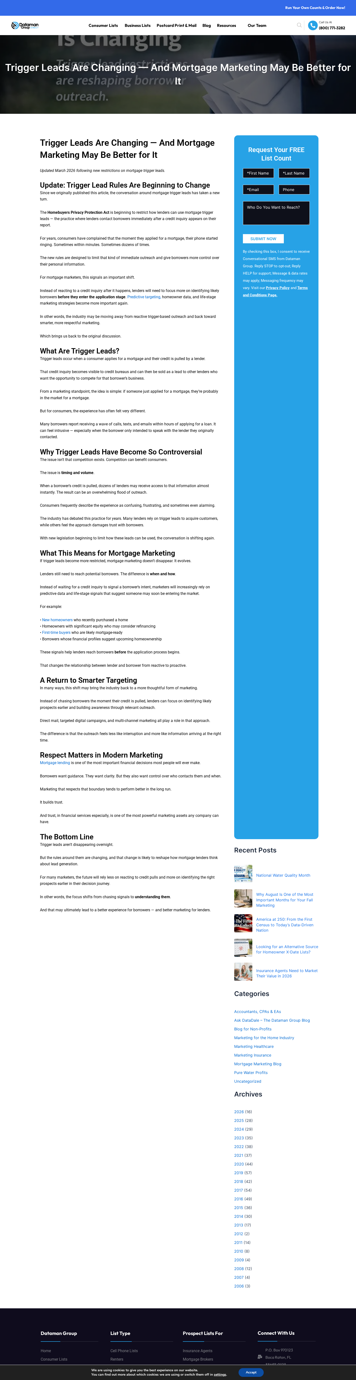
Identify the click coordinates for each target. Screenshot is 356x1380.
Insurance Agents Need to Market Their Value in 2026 (287, 973)
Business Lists (165, 25)
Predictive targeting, (144, 297)
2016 (238, 1198)
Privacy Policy (278, 288)
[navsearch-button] (310, 25)
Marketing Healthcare (254, 1046)
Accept (251, 1372)
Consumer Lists (139, 25)
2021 (238, 1155)
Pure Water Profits (251, 1072)
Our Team (259, 25)
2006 (239, 1286)
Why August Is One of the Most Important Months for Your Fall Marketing (284, 900)
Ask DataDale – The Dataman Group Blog (272, 1020)
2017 (238, 1190)
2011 (238, 1242)
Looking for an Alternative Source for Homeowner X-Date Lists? (287, 949)
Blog (219, 25)
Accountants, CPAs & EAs (257, 1011)
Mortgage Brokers (198, 1359)
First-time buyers (56, 632)
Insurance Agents (197, 1351)
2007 (239, 1277)
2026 (239, 1111)
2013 (238, 1225)
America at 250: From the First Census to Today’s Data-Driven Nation (284, 925)
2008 (239, 1268)
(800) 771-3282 (335, 28)
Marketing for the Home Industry (264, 1037)
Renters (116, 1359)
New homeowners (57, 620)
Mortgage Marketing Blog (257, 1063)
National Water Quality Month (283, 875)
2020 (239, 1164)
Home (46, 1351)
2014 (238, 1216)
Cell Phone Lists (124, 1351)
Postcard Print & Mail (195, 25)
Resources (235, 25)
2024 (239, 1129)
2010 (238, 1251)
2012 (238, 1233)
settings (220, 1374)
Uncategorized (247, 1081)
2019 (238, 1172)
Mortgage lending (55, 762)
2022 (239, 1146)
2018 (238, 1181)
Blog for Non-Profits (252, 1029)
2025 (239, 1120)
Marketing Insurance (252, 1055)
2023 (239, 1137)
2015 (238, 1207)
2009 (239, 1259)
